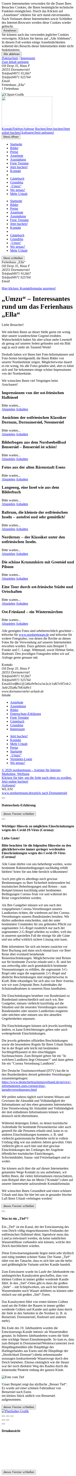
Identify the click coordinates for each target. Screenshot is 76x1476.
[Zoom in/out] (12, 1416)
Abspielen (8, 409)
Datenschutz (10, 58)
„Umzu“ (15, 186)
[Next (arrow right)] (7, 1420)
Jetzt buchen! (19, 167)
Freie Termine (19, 163)
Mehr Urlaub (18, 194)
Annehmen (9, 30)
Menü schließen (13, 258)
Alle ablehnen (11, 54)
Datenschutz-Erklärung (25, 714)
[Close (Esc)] (3, 1416)
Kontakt (15, 171)
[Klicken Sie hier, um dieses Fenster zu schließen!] (3, 798)
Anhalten (22, 409)
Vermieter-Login (21, 759)
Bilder (14, 148)
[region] (38, 62)
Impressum (27, 58)
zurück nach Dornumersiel (49, 793)
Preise (14, 152)
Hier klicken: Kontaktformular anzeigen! (29, 288)
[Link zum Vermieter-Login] (15, 1411)
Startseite (16, 144)
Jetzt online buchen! (15, 781)
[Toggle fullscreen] (7, 1416)
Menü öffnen (11, 136)
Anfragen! (8, 785)
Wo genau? (17, 190)
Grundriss (16, 182)
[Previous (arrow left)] (3, 1420)
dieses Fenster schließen (18, 813)
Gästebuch (17, 178)
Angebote (16, 155)
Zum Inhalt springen (15, 62)
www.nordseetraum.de (34, 634)
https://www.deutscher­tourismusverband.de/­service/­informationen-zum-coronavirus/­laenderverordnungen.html (36, 1085)
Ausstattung (18, 159)
